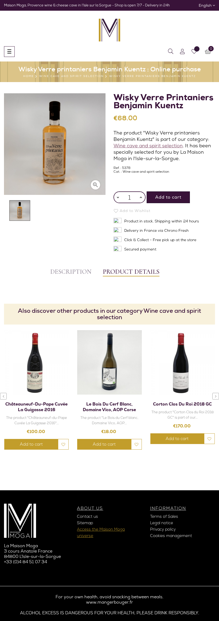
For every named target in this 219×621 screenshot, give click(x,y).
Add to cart (168, 197)
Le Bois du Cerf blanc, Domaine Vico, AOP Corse (109, 406)
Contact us (87, 516)
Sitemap (85, 523)
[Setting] (182, 51)
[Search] (170, 51)
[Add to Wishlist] (63, 444)
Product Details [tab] (131, 272)
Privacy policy (163, 529)
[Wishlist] (194, 51)
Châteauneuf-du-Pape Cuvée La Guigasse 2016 (36, 406)
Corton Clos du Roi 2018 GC (182, 404)
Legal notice (161, 523)
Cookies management (171, 535)
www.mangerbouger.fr (109, 602)
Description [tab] (70, 272)
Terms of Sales (164, 516)
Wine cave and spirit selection (148, 145)
